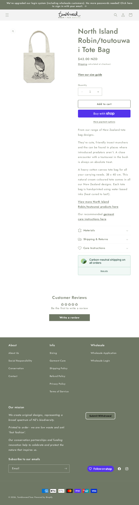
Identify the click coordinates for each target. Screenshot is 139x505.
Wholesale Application (104, 353)
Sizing (53, 353)
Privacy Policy (58, 383)
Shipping (82, 64)
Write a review (69, 317)
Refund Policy (57, 376)
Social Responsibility (20, 360)
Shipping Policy (59, 368)
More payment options (104, 121)
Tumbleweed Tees (25, 497)
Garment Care (58, 360)
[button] (7, 15)
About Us (13, 353)
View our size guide (90, 75)
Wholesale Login (100, 360)
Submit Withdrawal (100, 415)
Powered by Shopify (43, 497)
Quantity (82, 85)
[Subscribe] (65, 469)
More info (104, 271)
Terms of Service (59, 391)
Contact (12, 376)
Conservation (16, 368)
